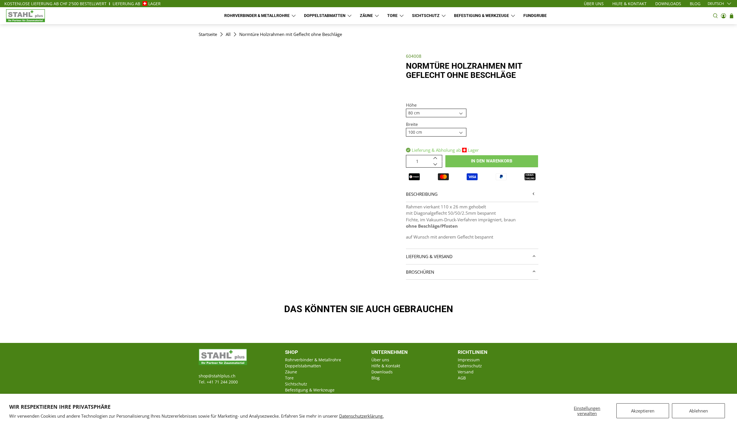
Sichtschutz (426, 15)
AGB (462, 378)
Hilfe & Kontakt (385, 365)
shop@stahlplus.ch (217, 376)
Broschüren (420, 272)
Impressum (469, 359)
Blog (375, 378)
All (228, 34)
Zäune (366, 15)
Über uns (380, 359)
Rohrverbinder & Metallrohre (257, 15)
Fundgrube (535, 15)
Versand (466, 372)
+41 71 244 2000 (222, 382)
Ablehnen (698, 411)
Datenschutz (470, 365)
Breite (412, 124)
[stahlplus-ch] (25, 15)
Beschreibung (422, 194)
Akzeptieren (642, 411)
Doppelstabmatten (324, 15)
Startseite (208, 34)
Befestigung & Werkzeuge (481, 15)
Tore (392, 15)
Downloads (382, 372)
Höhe (411, 105)
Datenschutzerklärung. (361, 416)
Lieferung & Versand (429, 256)
